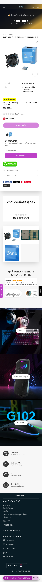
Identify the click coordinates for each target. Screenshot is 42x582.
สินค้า (11, 34)
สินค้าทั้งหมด (8, 508)
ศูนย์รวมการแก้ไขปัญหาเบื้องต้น (15, 514)
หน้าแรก (6, 505)
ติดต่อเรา (6, 521)
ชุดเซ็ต (5, 511)
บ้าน (4, 34)
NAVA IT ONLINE (24, 571)
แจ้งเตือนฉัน (21, 156)
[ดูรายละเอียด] (10, 164)
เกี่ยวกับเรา (7, 518)
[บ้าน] (21, 6)
